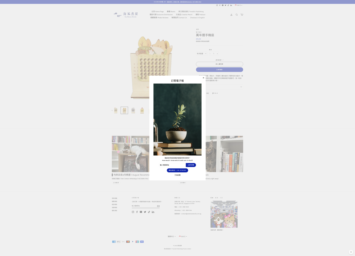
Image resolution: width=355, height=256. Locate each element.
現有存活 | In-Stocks (177, 170)
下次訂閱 (177, 175)
